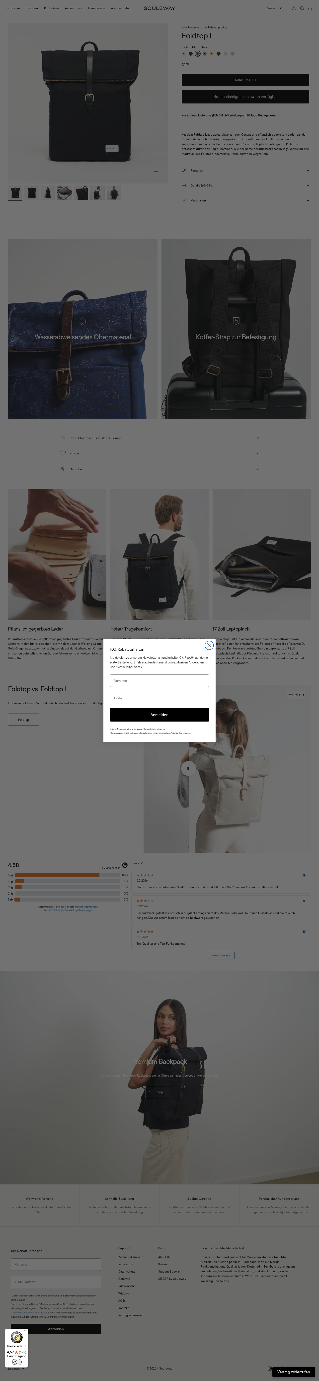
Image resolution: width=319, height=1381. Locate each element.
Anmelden (159, 715)
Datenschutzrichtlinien (153, 729)
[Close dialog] (209, 645)
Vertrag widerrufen (293, 1372)
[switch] (17, 1362)
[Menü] (25, 1332)
